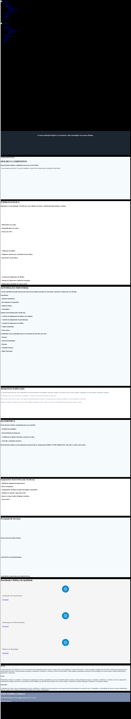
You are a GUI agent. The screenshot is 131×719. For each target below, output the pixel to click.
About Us (7, 4)
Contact (6, 17)
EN (5, 20)
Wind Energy (8, 6)
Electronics (11, 11)
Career (6, 15)
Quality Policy (8, 14)
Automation (11, 7)
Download (5, 599)
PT (5, 19)
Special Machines (13, 9)
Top (5, 716)
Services (6, 12)
